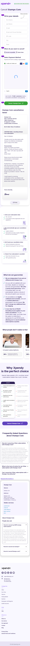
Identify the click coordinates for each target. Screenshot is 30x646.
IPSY (5, 513)
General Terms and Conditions (8, 633)
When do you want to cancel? (14, 49)
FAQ (2, 611)
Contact (3, 625)
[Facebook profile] (3, 572)
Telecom (3, 594)
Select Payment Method (12, 57)
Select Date (21, 52)
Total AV (6, 507)
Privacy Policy (5, 631)
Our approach (5, 623)
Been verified (7, 511)
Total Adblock (7, 509)
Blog (3, 627)
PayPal (7, 91)
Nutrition (3, 599)
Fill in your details (11, 16)
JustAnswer (7, 505)
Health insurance (5, 603)
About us (4, 618)
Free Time (4, 592)
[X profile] (5, 572)
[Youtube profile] (14, 572)
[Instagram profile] (11, 572)
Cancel (14, 103)
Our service (4, 621)
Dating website (5, 596)
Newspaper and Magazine (7, 601)
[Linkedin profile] (8, 572)
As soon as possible (10, 52)
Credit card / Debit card (11, 63)
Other (3, 590)
